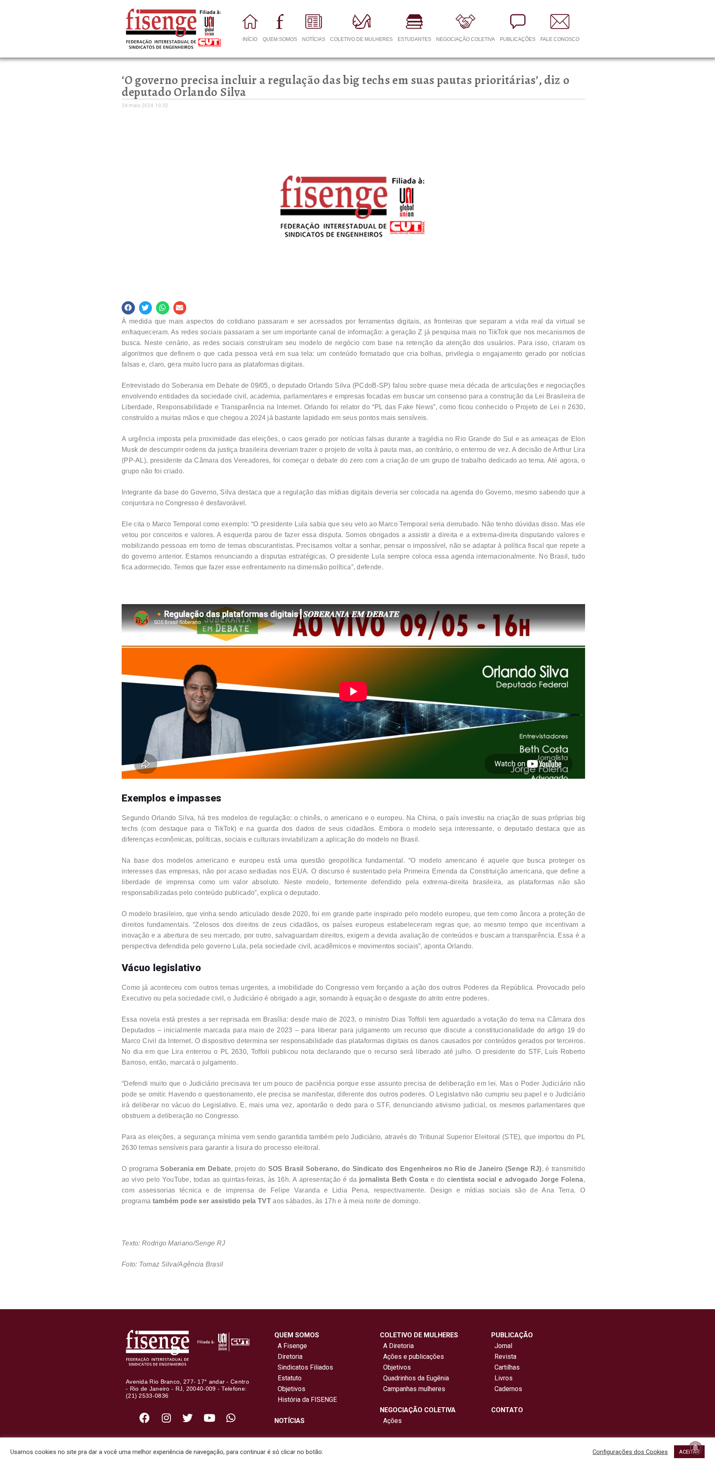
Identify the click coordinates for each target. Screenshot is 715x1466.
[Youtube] (209, 1418)
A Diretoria (397, 1346)
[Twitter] (188, 1418)
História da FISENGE (305, 1400)
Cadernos (508, 1389)
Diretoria (288, 1356)
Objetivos (289, 1389)
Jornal (503, 1346)
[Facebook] (144, 1418)
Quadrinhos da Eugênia (414, 1378)
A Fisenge (290, 1346)
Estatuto (288, 1378)
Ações (391, 1421)
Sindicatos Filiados (303, 1367)
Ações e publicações (412, 1356)
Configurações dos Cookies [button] (630, 1452)
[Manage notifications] (695, 1447)
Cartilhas (507, 1367)
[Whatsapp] (231, 1418)
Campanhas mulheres (412, 1389)
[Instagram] (166, 1418)
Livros (503, 1378)
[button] (128, 307)
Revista (505, 1356)
